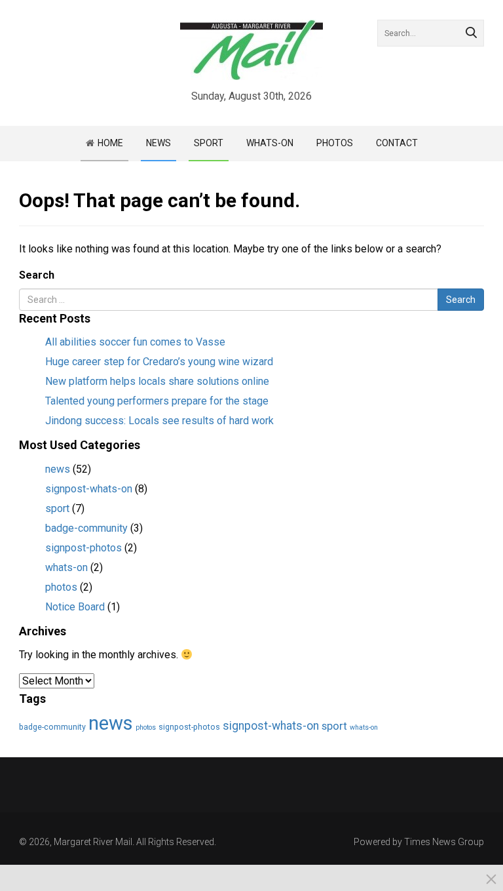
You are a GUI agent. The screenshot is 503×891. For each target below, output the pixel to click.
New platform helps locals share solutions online (157, 381)
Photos (334, 143)
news (57, 469)
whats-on (66, 567)
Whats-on (269, 143)
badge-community (86, 528)
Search (36, 275)
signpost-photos (83, 548)
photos (61, 587)
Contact (397, 143)
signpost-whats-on (88, 489)
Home (110, 143)
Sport (208, 143)
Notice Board (75, 607)
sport (57, 508)
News (158, 143)
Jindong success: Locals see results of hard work (159, 420)
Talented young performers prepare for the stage (157, 401)
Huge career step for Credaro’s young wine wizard (159, 361)
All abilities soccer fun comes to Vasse (135, 342)
